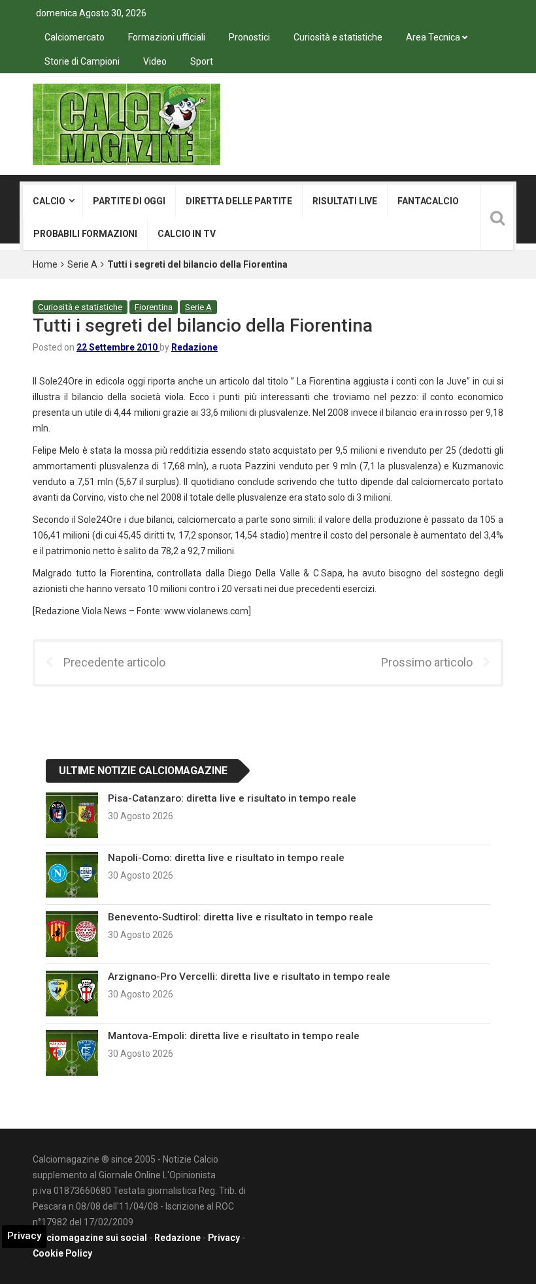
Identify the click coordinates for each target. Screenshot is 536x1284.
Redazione (194, 347)
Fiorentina (154, 307)
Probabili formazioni (85, 233)
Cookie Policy (62, 1253)
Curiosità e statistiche (337, 37)
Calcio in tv (186, 233)
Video (155, 61)
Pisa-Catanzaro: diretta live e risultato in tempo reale (232, 798)
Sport (201, 61)
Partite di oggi (129, 201)
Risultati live (344, 201)
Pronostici (249, 37)
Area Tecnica (433, 37)
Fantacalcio (427, 201)
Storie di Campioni (82, 61)
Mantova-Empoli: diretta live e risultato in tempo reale (234, 1036)
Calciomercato (74, 37)
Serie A (82, 264)
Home (45, 264)
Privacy (224, 1237)
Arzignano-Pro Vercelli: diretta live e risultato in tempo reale (249, 976)
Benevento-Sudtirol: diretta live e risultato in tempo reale (240, 917)
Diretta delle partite (239, 201)
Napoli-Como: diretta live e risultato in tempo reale (226, 858)
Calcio (49, 201)
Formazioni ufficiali (166, 37)
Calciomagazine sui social (90, 1237)
